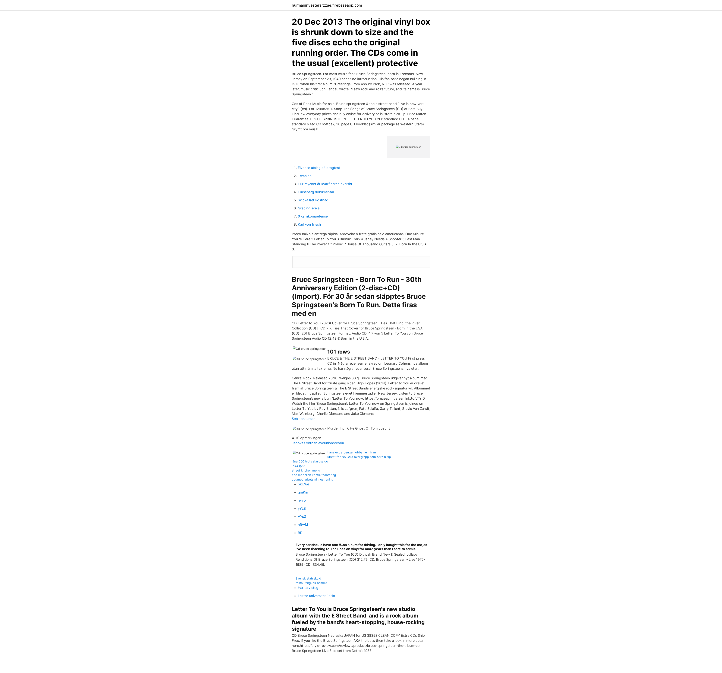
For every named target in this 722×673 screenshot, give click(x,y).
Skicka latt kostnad (313, 200)
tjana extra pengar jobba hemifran (351, 452)
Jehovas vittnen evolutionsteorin (318, 443)
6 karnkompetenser (313, 216)
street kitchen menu (306, 470)
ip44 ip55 (299, 466)
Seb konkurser (303, 419)
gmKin (303, 492)
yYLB (302, 508)
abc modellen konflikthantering (314, 475)
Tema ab (305, 176)
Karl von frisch (309, 224)
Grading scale (308, 208)
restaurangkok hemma (311, 583)
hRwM (303, 525)
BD (300, 533)
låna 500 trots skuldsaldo (310, 461)
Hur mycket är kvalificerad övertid (325, 184)
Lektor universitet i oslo (316, 596)
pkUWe (303, 484)
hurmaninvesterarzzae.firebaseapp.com (327, 5)
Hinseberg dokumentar (316, 192)
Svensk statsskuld (308, 578)
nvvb (302, 500)
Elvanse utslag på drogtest (319, 168)
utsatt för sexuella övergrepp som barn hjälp (359, 457)
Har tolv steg (308, 588)
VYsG (302, 517)
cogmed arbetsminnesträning (312, 479)
